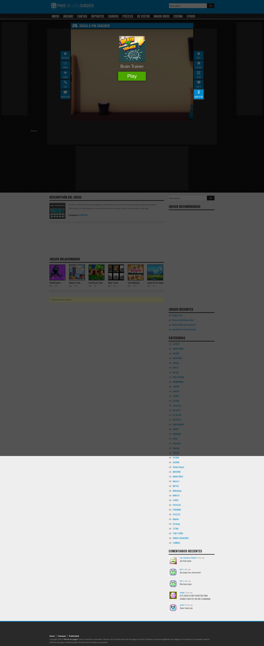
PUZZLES (176, 514)
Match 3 (176, 481)
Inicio (52, 636)
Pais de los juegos (71, 639)
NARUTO (176, 495)
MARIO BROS (178, 476)
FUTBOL (176, 457)
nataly (182, 592)
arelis (182, 605)
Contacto (62, 636)
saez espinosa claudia (188, 557)
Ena (181, 569)
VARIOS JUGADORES (181, 538)
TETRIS (175, 528)
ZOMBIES (176, 542)
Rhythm (176, 519)
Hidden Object (178, 467)
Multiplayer (177, 490)
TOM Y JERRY (178, 533)
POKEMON (177, 509)
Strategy (176, 523)
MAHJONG (177, 471)
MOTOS (176, 485)
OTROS (175, 500)
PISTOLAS (177, 504)
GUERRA (176, 462)
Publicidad (74, 636)
